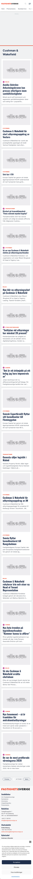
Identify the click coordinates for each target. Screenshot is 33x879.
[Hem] (10, 3)
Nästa (26, 779)
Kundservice (22, 9)
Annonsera (4, 801)
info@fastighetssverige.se (9, 820)
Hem (3, 9)
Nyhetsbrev (4, 799)
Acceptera (16, 862)
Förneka (16, 867)
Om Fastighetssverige (7, 797)
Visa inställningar (16, 872)
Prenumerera (11, 9)
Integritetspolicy (15, 876)
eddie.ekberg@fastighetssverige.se (12, 831)
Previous (7, 779)
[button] (30, 842)
